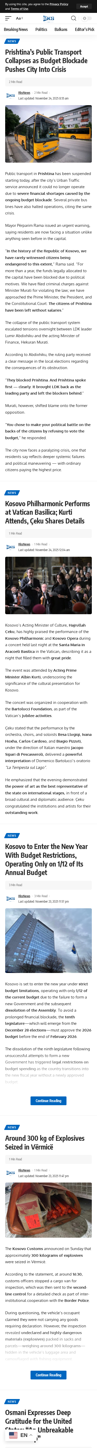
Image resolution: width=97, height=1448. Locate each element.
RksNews (24, 93)
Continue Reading (48, 1101)
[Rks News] (48, 18)
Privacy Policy (59, 4)
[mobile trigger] (9, 18)
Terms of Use (19, 8)
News (12, 41)
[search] (73, 18)
